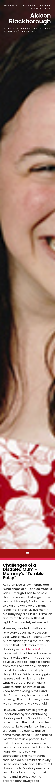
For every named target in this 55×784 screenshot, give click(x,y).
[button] (27, 552)
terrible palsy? (30, 649)
